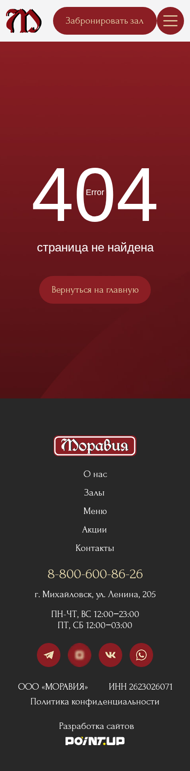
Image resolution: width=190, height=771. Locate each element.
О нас (95, 474)
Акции (94, 529)
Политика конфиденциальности (95, 701)
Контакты (95, 548)
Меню (95, 511)
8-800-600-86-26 (95, 574)
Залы (94, 492)
